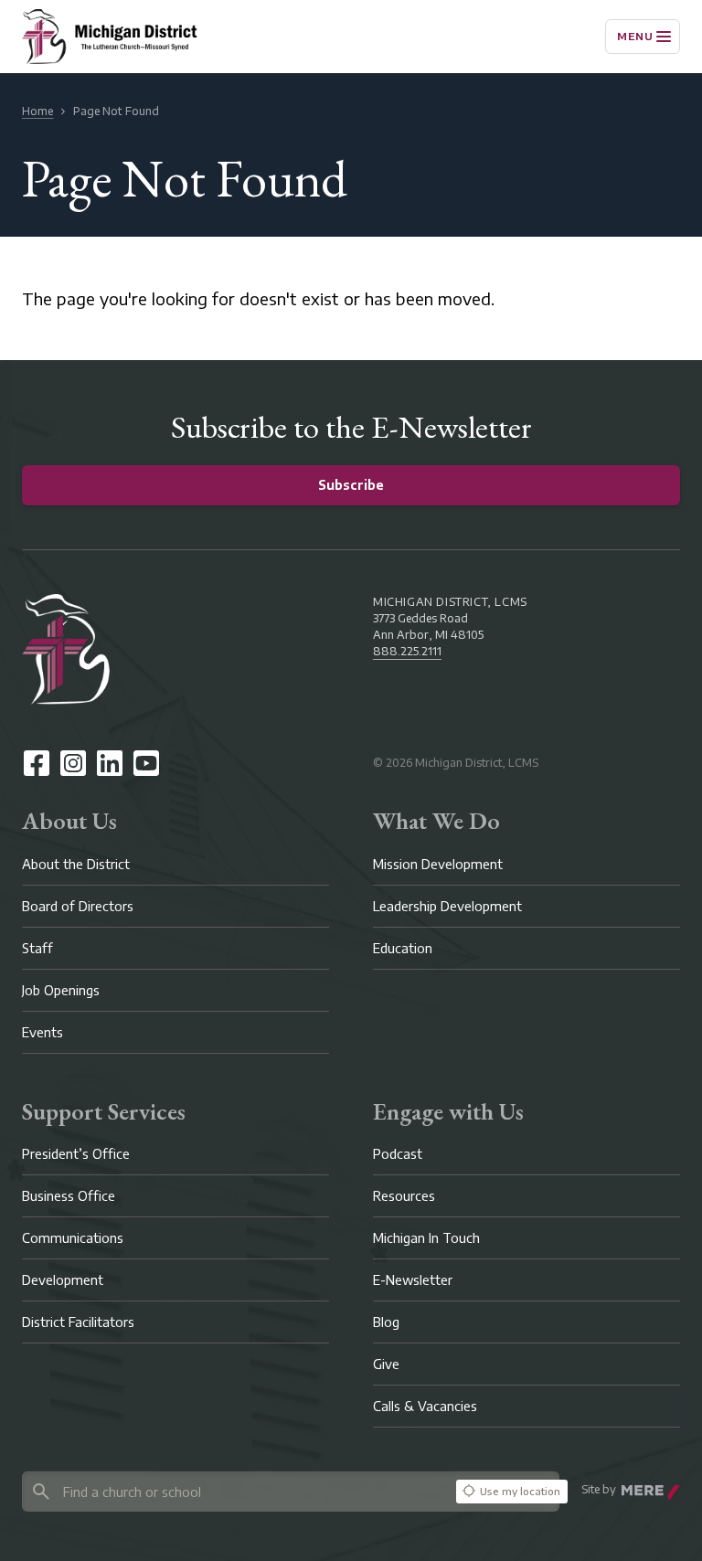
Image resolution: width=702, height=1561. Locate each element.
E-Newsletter (412, 1280)
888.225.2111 (407, 651)
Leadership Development (447, 906)
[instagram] (73, 763)
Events (42, 1032)
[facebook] (36, 763)
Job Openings (61, 990)
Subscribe (351, 485)
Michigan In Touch (426, 1238)
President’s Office (76, 1154)
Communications (72, 1238)
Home (37, 111)
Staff (37, 948)
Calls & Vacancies (425, 1406)
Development (62, 1280)
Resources (404, 1196)
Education (402, 948)
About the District (76, 864)
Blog (386, 1322)
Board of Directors (77, 906)
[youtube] (146, 763)
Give (386, 1364)
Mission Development (438, 864)
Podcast (397, 1154)
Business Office (68, 1196)
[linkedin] (109, 763)
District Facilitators (78, 1322)
